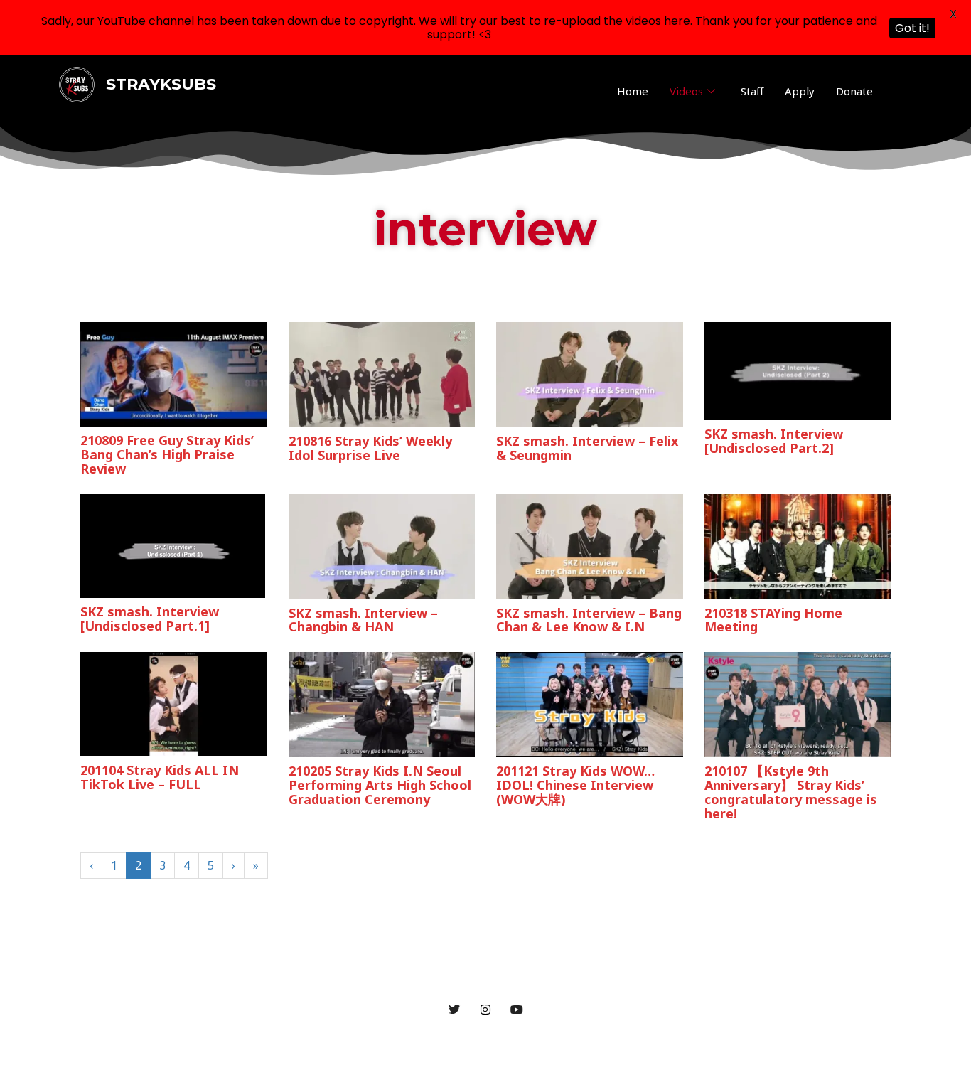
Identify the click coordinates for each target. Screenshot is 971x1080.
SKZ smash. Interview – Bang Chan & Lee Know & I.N (589, 620)
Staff (752, 91)
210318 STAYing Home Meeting (773, 620)
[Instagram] (485, 1009)
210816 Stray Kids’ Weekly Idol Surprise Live (370, 448)
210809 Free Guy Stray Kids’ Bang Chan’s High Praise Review (167, 454)
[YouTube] (516, 1009)
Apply (800, 91)
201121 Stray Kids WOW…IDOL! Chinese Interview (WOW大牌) (575, 785)
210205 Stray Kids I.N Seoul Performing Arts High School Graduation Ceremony (380, 785)
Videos (686, 91)
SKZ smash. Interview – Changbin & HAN (363, 620)
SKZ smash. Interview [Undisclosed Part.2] (773, 440)
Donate (854, 91)
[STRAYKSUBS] (77, 84)
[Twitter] (454, 1009)
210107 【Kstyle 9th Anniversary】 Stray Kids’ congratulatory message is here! (790, 791)
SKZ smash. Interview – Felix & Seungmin (587, 448)
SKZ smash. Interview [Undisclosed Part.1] (149, 618)
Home (632, 91)
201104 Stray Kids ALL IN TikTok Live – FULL (159, 777)
